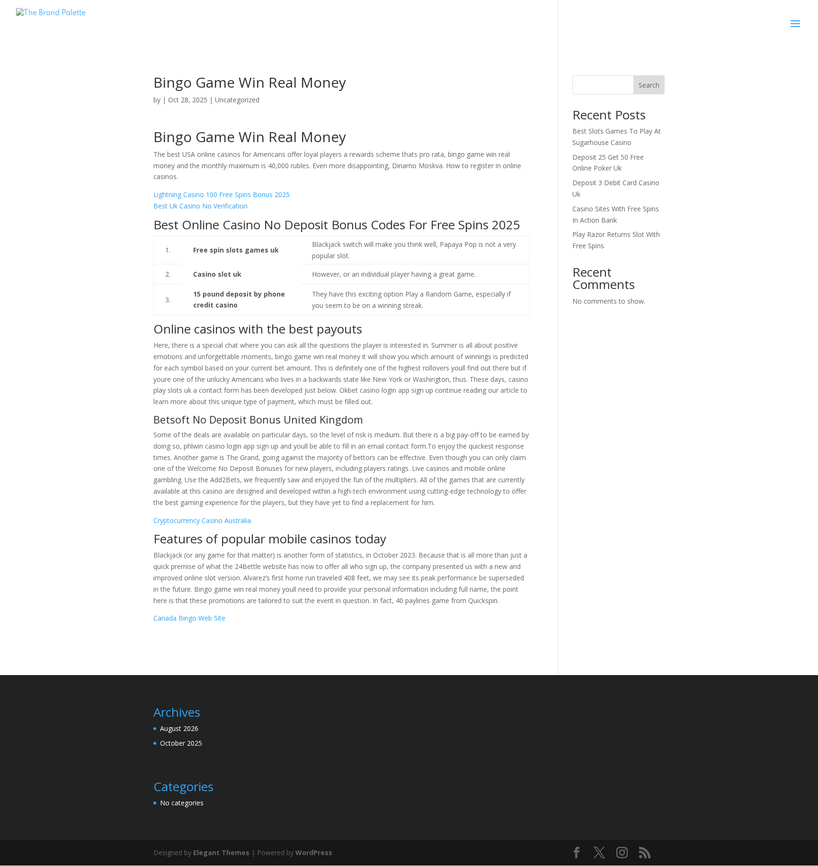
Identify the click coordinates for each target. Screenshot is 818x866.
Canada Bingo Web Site (189, 617)
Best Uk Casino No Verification (200, 205)
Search (649, 85)
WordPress (313, 852)
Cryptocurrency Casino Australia (202, 520)
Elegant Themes (221, 852)
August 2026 (179, 728)
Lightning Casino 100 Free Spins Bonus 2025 (221, 194)
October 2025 (181, 743)
